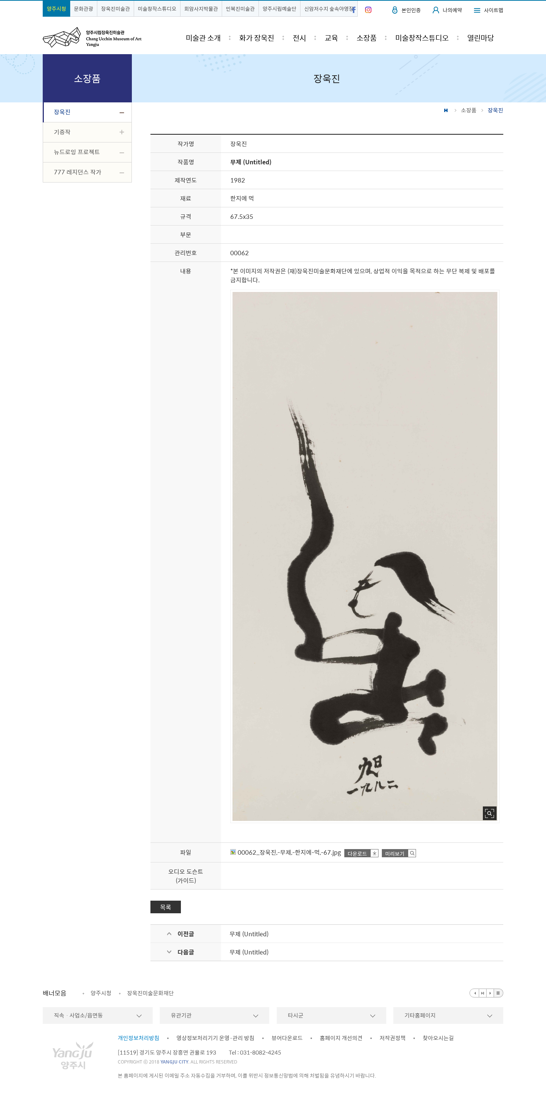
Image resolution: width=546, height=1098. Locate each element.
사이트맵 (493, 10)
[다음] (490, 993)
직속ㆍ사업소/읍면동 (78, 1015)
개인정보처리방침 (138, 1038)
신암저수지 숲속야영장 (329, 8)
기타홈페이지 (420, 1015)
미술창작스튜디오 (157, 8)
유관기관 (181, 1015)
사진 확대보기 (489, 813)
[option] (96, 993)
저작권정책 (393, 1038)
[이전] (474, 993)
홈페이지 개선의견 (341, 1038)
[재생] (483, 993)
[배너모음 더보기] (498, 993)
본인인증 (411, 10)
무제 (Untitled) (249, 933)
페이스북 (354, 10)
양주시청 (56, 8)
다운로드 (357, 853)
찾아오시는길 (438, 1038)
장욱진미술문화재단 (150, 993)
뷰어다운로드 (287, 1038)
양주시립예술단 (279, 8)
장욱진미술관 (115, 8)
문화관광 (83, 8)
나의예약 (452, 10)
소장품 (469, 110)
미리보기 (394, 853)
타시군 (295, 1015)
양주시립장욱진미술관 (92, 37)
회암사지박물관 (201, 8)
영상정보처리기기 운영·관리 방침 (215, 1038)
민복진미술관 (240, 8)
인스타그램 (368, 10)
